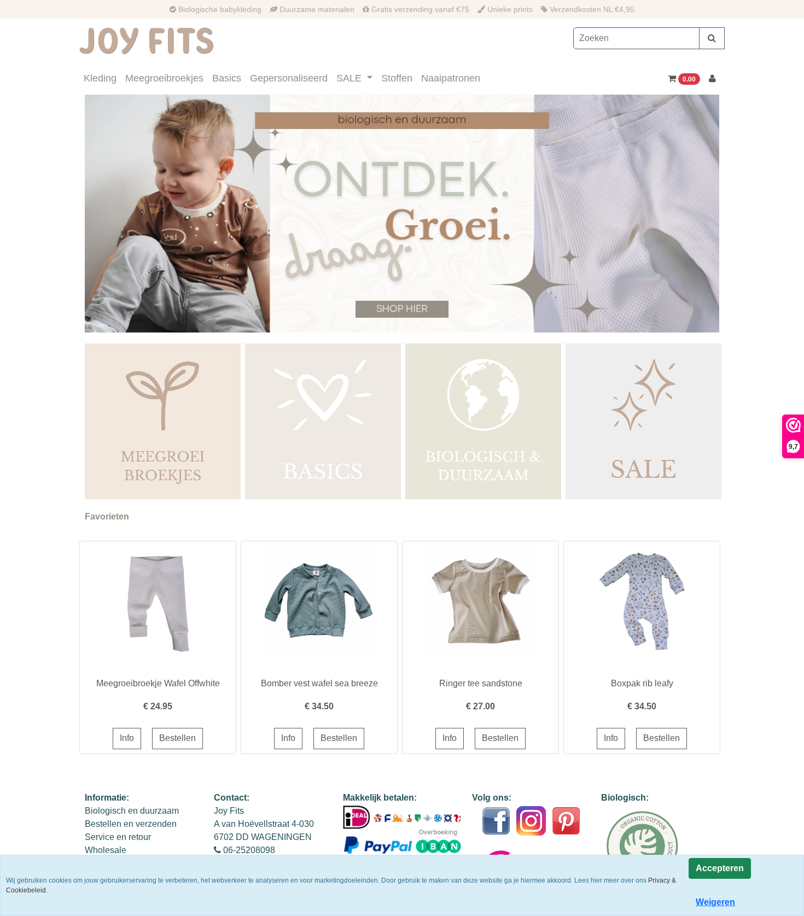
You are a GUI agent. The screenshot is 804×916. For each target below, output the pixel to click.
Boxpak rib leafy (642, 683)
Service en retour (118, 837)
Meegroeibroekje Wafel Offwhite (158, 683)
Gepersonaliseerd (289, 78)
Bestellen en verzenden (131, 824)
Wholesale (105, 850)
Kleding (100, 78)
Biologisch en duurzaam (132, 810)
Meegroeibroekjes (164, 78)
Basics (226, 78)
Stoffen (396, 78)
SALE (350, 78)
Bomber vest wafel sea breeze (319, 683)
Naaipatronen (450, 78)
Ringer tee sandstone (480, 683)
